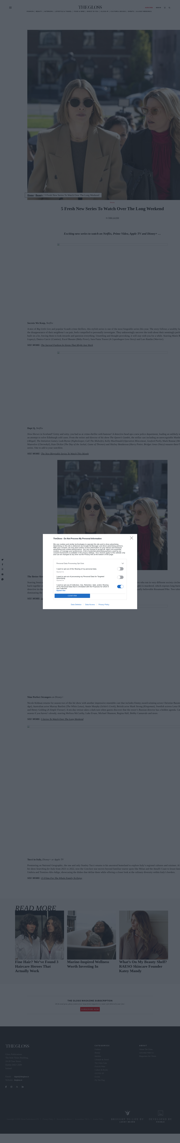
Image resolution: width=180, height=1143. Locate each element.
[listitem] (90, 563)
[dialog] (90, 571)
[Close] (132, 538)
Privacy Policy (104, 604)
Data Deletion (76, 604)
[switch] (120, 568)
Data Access (90, 604)
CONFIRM (72, 596)
